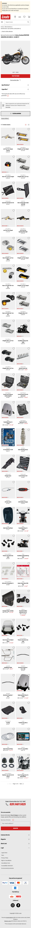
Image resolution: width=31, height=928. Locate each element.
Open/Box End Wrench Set (8, 202)
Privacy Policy (4, 858)
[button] (28, 22)
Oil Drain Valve (8, 502)
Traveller (8, 722)
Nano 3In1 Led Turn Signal (8, 176)
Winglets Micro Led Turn (23, 176)
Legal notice (4, 852)
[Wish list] (24, 17)
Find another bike (14, 80)
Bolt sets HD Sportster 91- (8, 583)
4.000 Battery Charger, (23, 502)
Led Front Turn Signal (8, 230)
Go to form (8, 107)
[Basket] (29, 17)
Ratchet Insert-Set (23, 368)
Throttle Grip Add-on (23, 722)
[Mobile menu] (2, 22)
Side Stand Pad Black (8, 528)
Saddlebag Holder (8, 667)
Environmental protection (7, 868)
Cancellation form (5, 863)
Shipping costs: (7, 921)
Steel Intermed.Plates (8, 748)
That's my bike (15, 76)
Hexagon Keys (8, 475)
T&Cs (2, 855)
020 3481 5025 (17, 804)
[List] (28, 125)
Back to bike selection (7, 31)
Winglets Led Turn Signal (23, 149)
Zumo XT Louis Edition (23, 748)
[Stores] (15, 17)
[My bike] (20, 17)
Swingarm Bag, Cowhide (8, 610)
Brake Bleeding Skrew (23, 449)
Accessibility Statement (7, 865)
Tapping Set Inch (23, 422)
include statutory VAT (10, 917)
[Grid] (25, 124)
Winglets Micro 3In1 (23, 313)
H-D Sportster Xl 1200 (8, 449)
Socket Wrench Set (23, 475)
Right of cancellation (6, 860)
